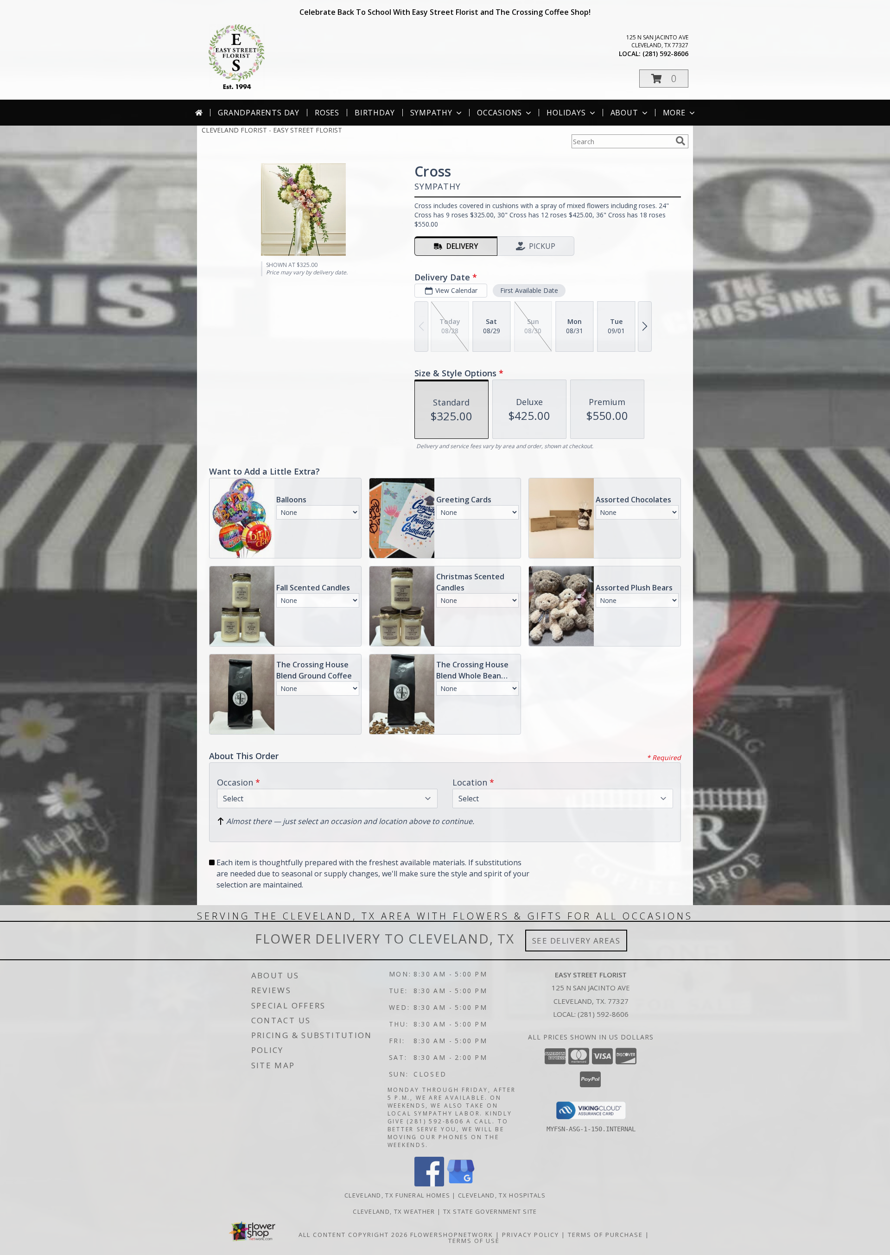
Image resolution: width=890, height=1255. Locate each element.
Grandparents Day (258, 113)
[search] (680, 141)
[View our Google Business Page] (461, 1183)
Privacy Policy (530, 1234)
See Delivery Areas (576, 940)
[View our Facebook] (429, 1183)
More (674, 113)
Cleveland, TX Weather (394, 1211)
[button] (663, 79)
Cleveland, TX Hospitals (502, 1195)
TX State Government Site (490, 1211)
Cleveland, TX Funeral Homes (397, 1195)
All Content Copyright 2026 (353, 1234)
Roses (327, 113)
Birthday (374, 113)
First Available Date (529, 290)
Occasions (499, 113)
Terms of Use (474, 1240)
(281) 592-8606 (665, 53)
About (624, 113)
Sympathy (431, 113)
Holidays (566, 113)
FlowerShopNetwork (451, 1234)
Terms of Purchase (605, 1234)
